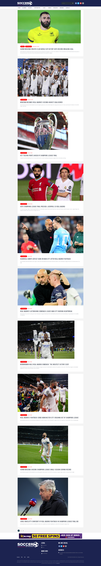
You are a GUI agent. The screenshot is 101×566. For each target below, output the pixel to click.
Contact (68, 7)
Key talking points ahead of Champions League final (38, 155)
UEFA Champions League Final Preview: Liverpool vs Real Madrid (42, 206)
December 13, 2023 (36, 46)
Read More (58, 563)
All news (22, 46)
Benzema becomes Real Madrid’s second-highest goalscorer (41, 102)
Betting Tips (37, 7)
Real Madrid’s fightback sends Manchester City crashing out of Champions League (49, 418)
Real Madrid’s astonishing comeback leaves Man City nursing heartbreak (46, 311)
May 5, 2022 (30, 256)
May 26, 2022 (30, 203)
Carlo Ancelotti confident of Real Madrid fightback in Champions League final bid (49, 521)
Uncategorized (28, 46)
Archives (62, 7)
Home (19, 7)
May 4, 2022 (30, 466)
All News (24, 7)
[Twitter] (78, 3)
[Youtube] (81, 3)
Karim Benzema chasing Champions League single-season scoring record (45, 470)
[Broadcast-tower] (83, 3)
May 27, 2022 (30, 152)
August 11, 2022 (30, 99)
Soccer (30, 7)
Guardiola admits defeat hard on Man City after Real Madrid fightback (45, 259)
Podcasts (55, 7)
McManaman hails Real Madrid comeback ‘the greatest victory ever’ (44, 364)
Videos (49, 7)
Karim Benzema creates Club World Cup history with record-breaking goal (46, 49)
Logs (44, 7)
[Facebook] (76, 3)
